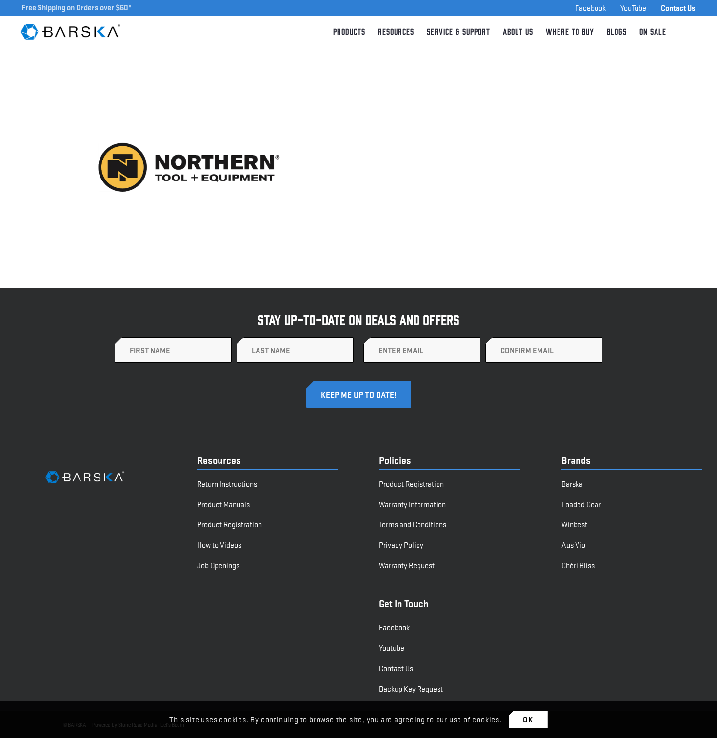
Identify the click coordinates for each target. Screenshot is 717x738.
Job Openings (218, 565)
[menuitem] (349, 31)
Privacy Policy (401, 544)
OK (528, 719)
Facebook (590, 7)
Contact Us (678, 7)
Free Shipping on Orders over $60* (76, 7)
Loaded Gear (581, 504)
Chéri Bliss (578, 565)
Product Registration (229, 524)
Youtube (391, 647)
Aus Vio (573, 544)
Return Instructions (227, 484)
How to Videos (219, 544)
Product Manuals (223, 504)
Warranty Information (412, 504)
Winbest (574, 524)
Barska (572, 484)
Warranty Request (407, 565)
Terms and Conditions (412, 524)
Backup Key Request (411, 688)
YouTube (633, 7)
